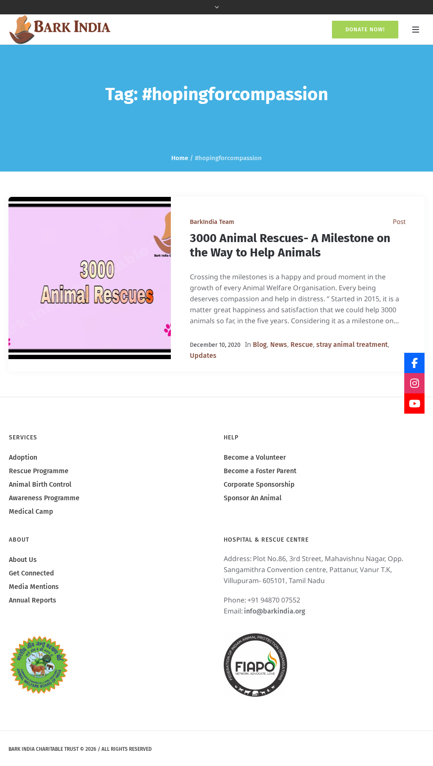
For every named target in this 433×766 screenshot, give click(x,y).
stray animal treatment (352, 345)
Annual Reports (32, 600)
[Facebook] (414, 363)
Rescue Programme (39, 471)
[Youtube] (414, 403)
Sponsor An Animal (253, 498)
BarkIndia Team (212, 222)
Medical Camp (31, 511)
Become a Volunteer (255, 457)
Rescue (301, 345)
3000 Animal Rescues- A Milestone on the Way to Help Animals (290, 245)
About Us (23, 560)
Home (179, 158)
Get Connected (31, 573)
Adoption (23, 457)
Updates (203, 356)
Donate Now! (365, 29)
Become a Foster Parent (260, 471)
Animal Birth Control (40, 484)
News (278, 345)
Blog (260, 345)
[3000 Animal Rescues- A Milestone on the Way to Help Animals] (89, 278)
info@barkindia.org (274, 611)
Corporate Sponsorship (259, 484)
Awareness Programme (44, 498)
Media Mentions (34, 587)
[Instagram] (414, 383)
